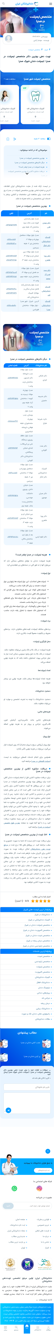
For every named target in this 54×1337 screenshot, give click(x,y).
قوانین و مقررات (43, 1219)
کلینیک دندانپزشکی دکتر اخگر (46, 241)
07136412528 (13, 495)
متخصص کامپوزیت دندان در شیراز (36, 930)
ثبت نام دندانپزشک (17, 1225)
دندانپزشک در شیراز (42, 914)
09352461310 (11, 289)
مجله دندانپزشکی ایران (16, 1230)
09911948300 (11, 243)
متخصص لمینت (43, 956)
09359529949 (11, 225)
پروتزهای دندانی (43, 992)
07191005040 (11, 305)
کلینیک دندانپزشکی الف (46, 291)
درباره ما (46, 1236)
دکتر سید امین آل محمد (47, 274)
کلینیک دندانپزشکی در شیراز (39, 919)
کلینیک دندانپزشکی (42, 977)
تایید (8, 1205)
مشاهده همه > (9, 79)
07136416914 (13, 448)
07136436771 (13, 377)
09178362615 (11, 260)
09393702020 (12, 536)
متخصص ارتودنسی (42, 961)
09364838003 (11, 272)
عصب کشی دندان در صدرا (30, 1042)
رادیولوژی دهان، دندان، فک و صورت (36, 1013)
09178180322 (13, 421)
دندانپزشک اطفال (43, 982)
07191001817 (11, 239)
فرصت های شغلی (42, 1230)
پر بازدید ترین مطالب (17, 1242)
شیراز (46, 49)
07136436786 (11, 276)
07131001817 (12, 472)
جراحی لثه (46, 998)
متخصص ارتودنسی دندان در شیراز (36, 945)
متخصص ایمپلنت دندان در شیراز (37, 925)
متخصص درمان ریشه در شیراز (38, 940)
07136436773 (11, 255)
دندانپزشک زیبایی (43, 1008)
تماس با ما (45, 1242)
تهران (23, 1247)
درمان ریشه (45, 1003)
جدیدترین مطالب (18, 1236)
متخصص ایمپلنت (34, 49)
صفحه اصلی (20, 1219)
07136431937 (11, 293)
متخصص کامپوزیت (42, 972)
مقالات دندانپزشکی (42, 1019)
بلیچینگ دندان (44, 987)
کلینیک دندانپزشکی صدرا (46, 305)
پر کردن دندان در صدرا (32, 1056)
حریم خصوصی (43, 1225)
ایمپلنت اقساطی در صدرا (40, 761)
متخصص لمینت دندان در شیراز (38, 935)
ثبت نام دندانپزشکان (44, 1170)
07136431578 (13, 398)
